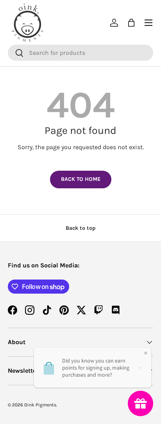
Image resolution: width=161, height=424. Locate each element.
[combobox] (80, 53)
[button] (131, 22)
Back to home (80, 179)
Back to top (81, 228)
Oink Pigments (40, 405)
